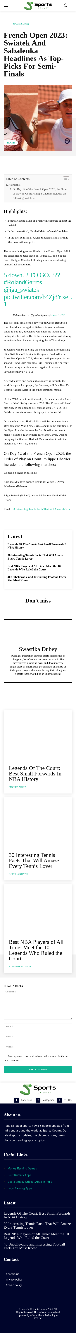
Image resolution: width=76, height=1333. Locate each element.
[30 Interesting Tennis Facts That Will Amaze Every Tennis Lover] (38, 823)
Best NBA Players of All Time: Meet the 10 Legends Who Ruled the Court (34, 568)
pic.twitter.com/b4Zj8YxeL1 (38, 300)
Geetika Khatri (18, 874)
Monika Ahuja (17, 787)
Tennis (11, 143)
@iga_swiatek (21, 289)
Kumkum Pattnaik (20, 966)
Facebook (26, 1100)
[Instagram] (38, 1100)
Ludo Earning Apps (20, 1188)
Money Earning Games (22, 1168)
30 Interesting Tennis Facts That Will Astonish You (41, 509)
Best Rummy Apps (19, 1175)
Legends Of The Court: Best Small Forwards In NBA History (35, 773)
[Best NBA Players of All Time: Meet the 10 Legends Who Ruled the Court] (38, 910)
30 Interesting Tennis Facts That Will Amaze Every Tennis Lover (34, 860)
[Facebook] (16, 1100)
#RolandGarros (23, 282)
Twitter (68, 1100)
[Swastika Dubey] (8, 24)
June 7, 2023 (58, 314)
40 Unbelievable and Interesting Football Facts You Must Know (34, 1246)
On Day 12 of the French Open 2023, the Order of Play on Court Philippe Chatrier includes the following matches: (40, 193)
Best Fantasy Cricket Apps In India (30, 1181)
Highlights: (14, 184)
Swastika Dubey (21, 23)
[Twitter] (59, 1100)
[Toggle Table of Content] (64, 179)
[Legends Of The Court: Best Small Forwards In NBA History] (38, 736)
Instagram (48, 1100)
